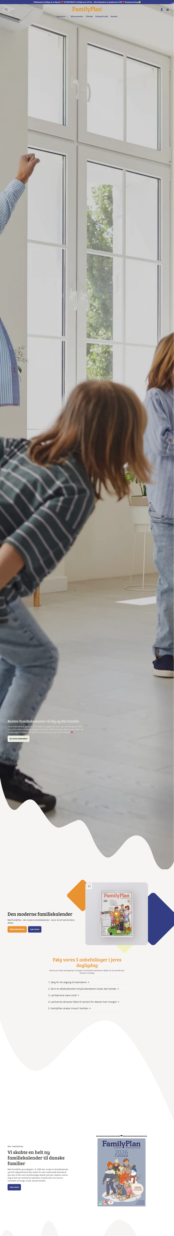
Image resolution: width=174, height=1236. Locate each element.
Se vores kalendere (18, 738)
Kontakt (114, 16)
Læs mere (34, 929)
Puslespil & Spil (101, 16)
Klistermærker (77, 16)
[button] (6, 9)
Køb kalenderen (17, 929)
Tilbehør (89, 16)
